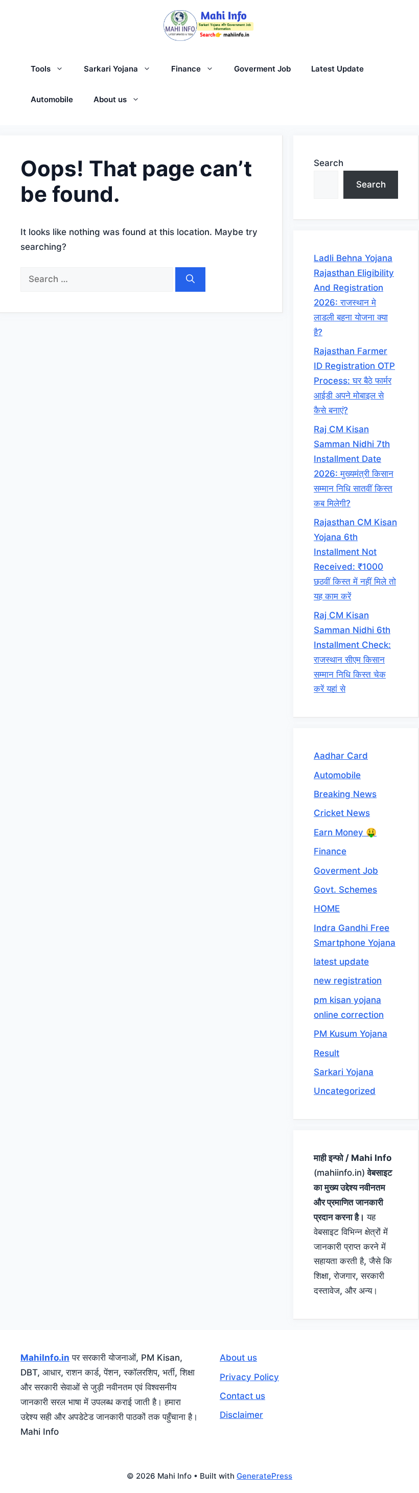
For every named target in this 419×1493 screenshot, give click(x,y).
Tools (41, 69)
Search (328, 163)
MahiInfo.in (44, 1357)
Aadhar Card (341, 756)
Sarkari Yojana (111, 69)
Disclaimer (241, 1415)
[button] (62, 69)
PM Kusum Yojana (350, 1034)
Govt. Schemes (345, 889)
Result (326, 1053)
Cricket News (342, 813)
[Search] (190, 279)
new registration (348, 980)
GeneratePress (264, 1476)
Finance (186, 69)
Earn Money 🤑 (345, 832)
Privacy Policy (249, 1377)
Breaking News (345, 794)
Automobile (52, 99)
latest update (341, 962)
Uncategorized (345, 1091)
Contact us (242, 1396)
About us (110, 99)
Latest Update (337, 69)
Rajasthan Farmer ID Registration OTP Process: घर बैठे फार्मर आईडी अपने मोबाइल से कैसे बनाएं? (354, 380)
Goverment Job (262, 69)
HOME (327, 908)
